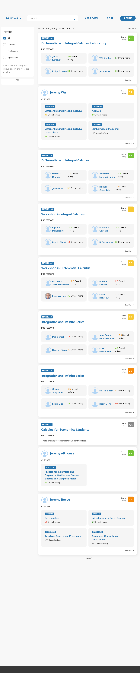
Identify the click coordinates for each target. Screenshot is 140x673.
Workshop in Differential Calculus (65, 268)
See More (128, 80)
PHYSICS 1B (50, 468)
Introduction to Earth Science (109, 518)
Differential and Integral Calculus (63, 110)
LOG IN (109, 18)
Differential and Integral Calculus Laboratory (73, 43)
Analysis (96, 110)
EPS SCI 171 (97, 532)
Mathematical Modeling (105, 128)
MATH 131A (97, 107)
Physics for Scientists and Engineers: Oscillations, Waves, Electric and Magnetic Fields (62, 475)
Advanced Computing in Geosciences (105, 537)
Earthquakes (52, 518)
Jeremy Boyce (60, 499)
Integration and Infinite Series (62, 322)
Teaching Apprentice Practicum (63, 536)
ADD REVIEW (91, 18)
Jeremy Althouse (62, 453)
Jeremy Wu (58, 92)
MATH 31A (50, 107)
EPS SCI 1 (96, 514)
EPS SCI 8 (49, 514)
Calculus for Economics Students (65, 429)
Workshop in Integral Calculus (63, 214)
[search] (49, 18)
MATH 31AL (50, 125)
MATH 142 (97, 125)
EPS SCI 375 (50, 532)
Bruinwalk (13, 18)
